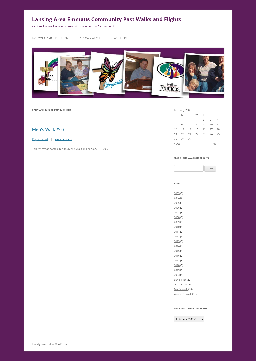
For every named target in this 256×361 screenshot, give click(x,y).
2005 (177, 203)
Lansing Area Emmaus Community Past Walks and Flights (106, 19)
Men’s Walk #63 (48, 129)
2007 (177, 212)
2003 (177, 193)
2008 (177, 217)
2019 (177, 270)
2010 (177, 227)
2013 (177, 241)
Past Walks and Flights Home (51, 38)
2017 (177, 260)
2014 (177, 246)
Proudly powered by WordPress (49, 344)
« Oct (177, 143)
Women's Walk (183, 294)
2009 (177, 222)
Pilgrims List (40, 139)
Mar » (216, 143)
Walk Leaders (63, 139)
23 (204, 134)
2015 (177, 251)
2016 (177, 255)
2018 (177, 265)
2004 (177, 198)
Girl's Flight (180, 284)
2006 (64, 149)
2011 (177, 231)
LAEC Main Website (90, 38)
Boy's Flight (181, 279)
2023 (177, 275)
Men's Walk (75, 149)
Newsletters (119, 38)
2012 (177, 236)
